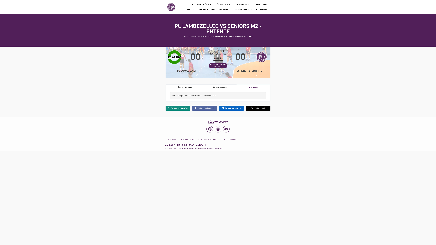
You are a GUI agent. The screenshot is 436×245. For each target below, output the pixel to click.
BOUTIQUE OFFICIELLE (207, 10)
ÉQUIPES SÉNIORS (204, 4)
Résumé (255, 87)
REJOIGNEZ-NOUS (260, 4)
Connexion (262, 10)
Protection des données (208, 140)
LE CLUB (188, 4)
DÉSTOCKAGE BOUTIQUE (243, 10)
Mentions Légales (188, 140)
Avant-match (221, 87)
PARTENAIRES (224, 10)
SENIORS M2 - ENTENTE (249, 70)
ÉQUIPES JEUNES (223, 4)
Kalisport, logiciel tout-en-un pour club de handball (207, 148)
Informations (186, 87)
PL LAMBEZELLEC (186, 70)
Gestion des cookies (229, 140)
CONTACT (190, 10)
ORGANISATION (242, 4)
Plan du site (173, 140)
